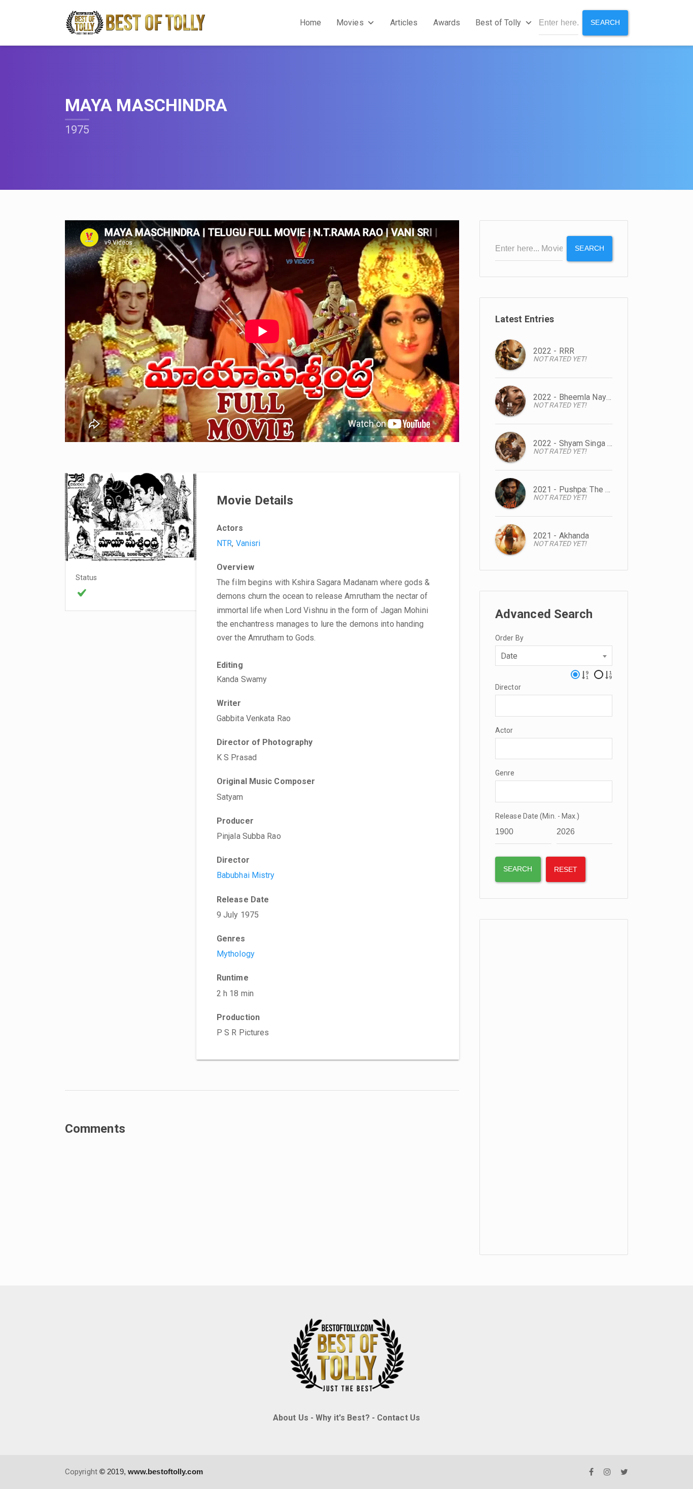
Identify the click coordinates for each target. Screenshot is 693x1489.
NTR (224, 543)
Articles (404, 22)
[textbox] (501, 705)
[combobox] (553, 656)
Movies (350, 22)
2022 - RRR (553, 351)
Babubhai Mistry (246, 875)
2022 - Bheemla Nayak (573, 397)
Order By (509, 637)
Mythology (236, 954)
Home (310, 22)
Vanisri (248, 543)
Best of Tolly (498, 22)
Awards (447, 22)
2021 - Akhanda (561, 535)
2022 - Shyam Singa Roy (577, 443)
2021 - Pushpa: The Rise (577, 489)
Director (508, 687)
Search (605, 22)
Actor (504, 730)
